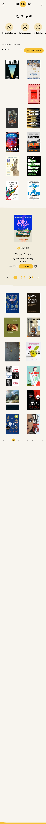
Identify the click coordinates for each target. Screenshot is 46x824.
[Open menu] (41, 4)
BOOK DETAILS (13, 266)
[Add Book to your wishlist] (35, 266)
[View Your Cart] (3, 4)
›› (42, 440)
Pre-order (26, 266)
